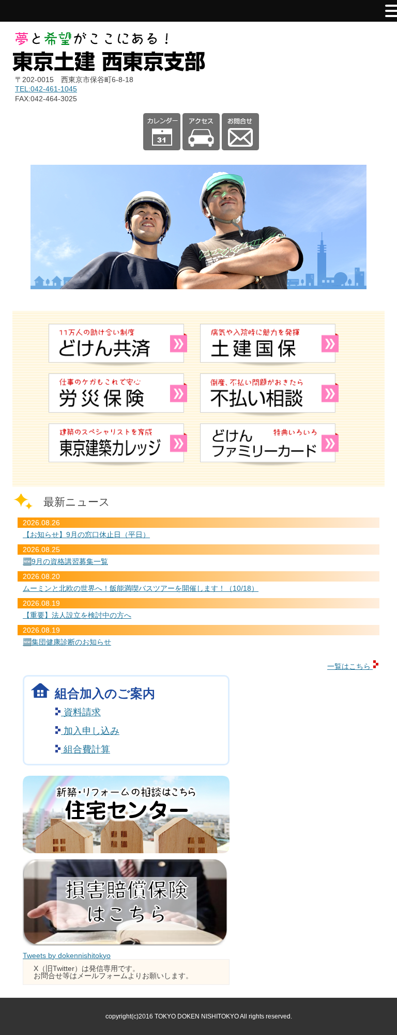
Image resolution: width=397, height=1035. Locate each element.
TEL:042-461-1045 (46, 89)
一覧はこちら (350, 666)
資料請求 (81, 712)
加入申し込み (90, 731)
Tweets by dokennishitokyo (67, 955)
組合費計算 (85, 749)
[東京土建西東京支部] (108, 69)
